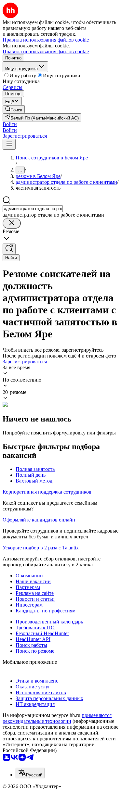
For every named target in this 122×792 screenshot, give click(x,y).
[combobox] (33, 208)
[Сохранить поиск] (9, 249)
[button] (10, 124)
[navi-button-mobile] (9, 144)
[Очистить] (12, 223)
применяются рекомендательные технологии (57, 718)
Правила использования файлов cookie (46, 51)
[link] (14, 109)
